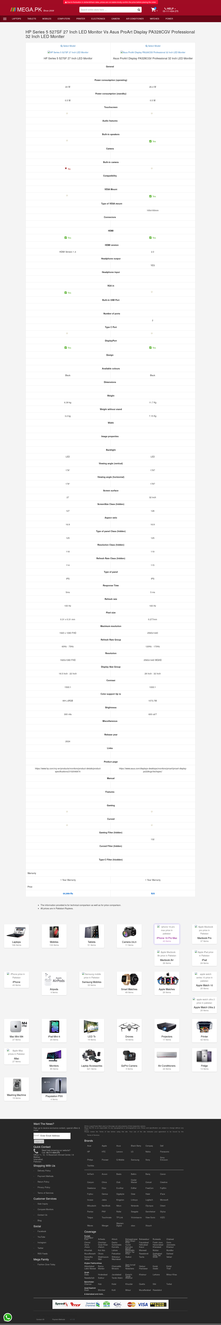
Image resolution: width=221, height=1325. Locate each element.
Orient (162, 1205)
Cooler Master (134, 1181)
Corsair (149, 1182)
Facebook (42, 1231)
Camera (115, 18)
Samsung (135, 1159)
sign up (39, 1141)
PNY (104, 1211)
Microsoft (164, 1199)
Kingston (120, 1199)
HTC (104, 1151)
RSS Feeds (43, 1253)
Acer (89, 1145)
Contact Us (42, 1214)
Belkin (133, 1174)
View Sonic (150, 1217)
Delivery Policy (44, 1170)
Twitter (40, 1248)
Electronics (98, 18)
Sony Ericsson (164, 1158)
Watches (154, 18)
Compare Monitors (46, 1209)
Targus (90, 1217)
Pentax (90, 1211)
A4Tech (90, 1174)
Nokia (148, 1151)
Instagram (42, 1242)
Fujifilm (163, 1188)
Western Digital (120, 1224)
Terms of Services (46, 1192)
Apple (104, 1145)
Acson (104, 1174)
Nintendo (135, 1205)
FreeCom (149, 1188)
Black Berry (136, 1145)
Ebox (104, 1188)
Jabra (104, 1199)
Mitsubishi (91, 1205)
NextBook (106, 1205)
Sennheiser (150, 1211)
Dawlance (91, 1188)
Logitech (149, 1199)
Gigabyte (120, 1193)
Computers (64, 18)
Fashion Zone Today (46, 1264)
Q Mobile (120, 1159)
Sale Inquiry (43, 1203)
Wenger (105, 1225)
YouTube (41, 1236)
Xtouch (149, 1225)
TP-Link (119, 1217)
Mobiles (46, 18)
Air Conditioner (135, 18)
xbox (133, 1225)
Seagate (134, 1211)
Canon (163, 1174)
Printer (80, 18)
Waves (90, 1225)
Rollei (118, 1211)
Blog (39, 1220)
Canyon (90, 1182)
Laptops (16, 18)
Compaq (149, 1145)
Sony (148, 1159)
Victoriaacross (136, 1217)
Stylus (163, 1211)
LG (132, 1151)
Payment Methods (46, 1176)
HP (88, 1151)
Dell (161, 1145)
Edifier (134, 1188)
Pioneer (105, 1159)
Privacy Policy (44, 1187)
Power (169, 18)
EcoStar (119, 1188)
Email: (37, 1135)
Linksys (134, 1199)
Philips (90, 1159)
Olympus (149, 1205)
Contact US (40, 1319)
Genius (105, 1193)
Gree (133, 1193)
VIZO (162, 1217)
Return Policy (43, 1181)
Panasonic (164, 1151)
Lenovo (119, 1151)
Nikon (118, 1205)
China (104, 1182)
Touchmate (106, 1217)
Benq (148, 1174)
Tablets (31, 18)
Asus (118, 1145)
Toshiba (90, 1165)
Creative (163, 1182)
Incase (90, 1199)
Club (118, 1182)
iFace (162, 1193)
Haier (148, 1193)
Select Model (69, 45)
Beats (118, 1174)
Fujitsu (90, 1193)
